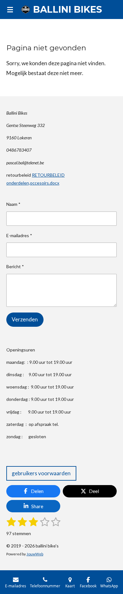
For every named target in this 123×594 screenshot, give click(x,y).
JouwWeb (34, 554)
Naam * (13, 204)
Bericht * (15, 266)
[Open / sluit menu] (10, 9)
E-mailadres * (19, 235)
